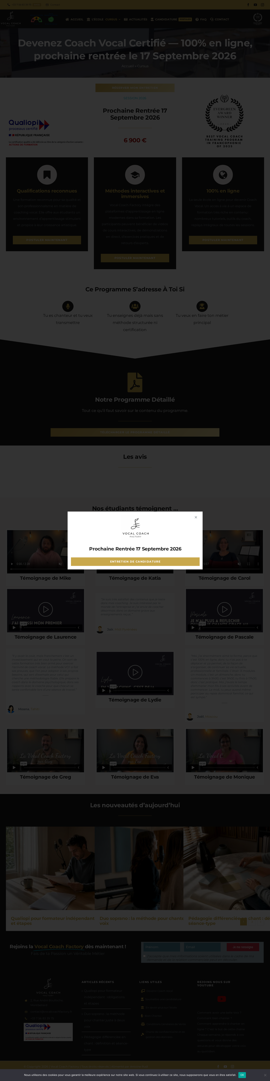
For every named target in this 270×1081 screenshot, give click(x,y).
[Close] (196, 517)
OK (242, 1074)
